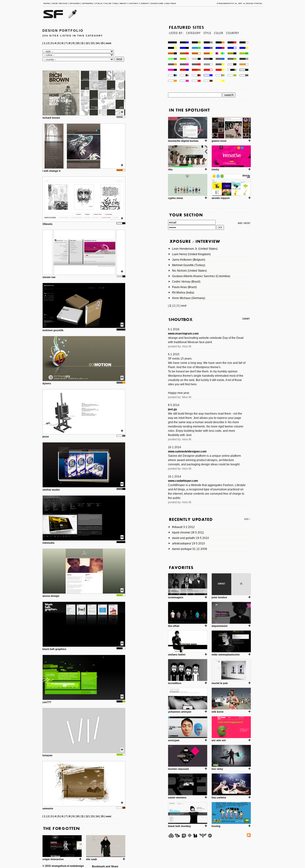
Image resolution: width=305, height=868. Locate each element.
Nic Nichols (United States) (189, 270)
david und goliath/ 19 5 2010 (190, 538)
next (108, 43)
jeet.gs (172, 409)
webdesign (77, 865)
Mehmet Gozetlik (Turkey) (188, 265)
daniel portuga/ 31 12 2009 (189, 549)
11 (82, 43)
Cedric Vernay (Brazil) (186, 281)
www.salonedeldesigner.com (187, 451)
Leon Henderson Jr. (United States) (195, 248)
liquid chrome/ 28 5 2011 (188, 532)
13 (92, 43)
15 (102, 43)
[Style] (207, 40)
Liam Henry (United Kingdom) (191, 254)
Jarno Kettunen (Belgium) (188, 259)
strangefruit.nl (60, 865)
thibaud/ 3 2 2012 (183, 527)
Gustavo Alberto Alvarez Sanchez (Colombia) (201, 276)
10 (77, 43)
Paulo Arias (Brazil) (184, 287)
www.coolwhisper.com (183, 480)
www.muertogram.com (183, 333)
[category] (193, 40)
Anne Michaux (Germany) (188, 298)
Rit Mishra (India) (183, 292)
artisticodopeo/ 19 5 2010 (188, 543)
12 (87, 43)
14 (97, 43)
